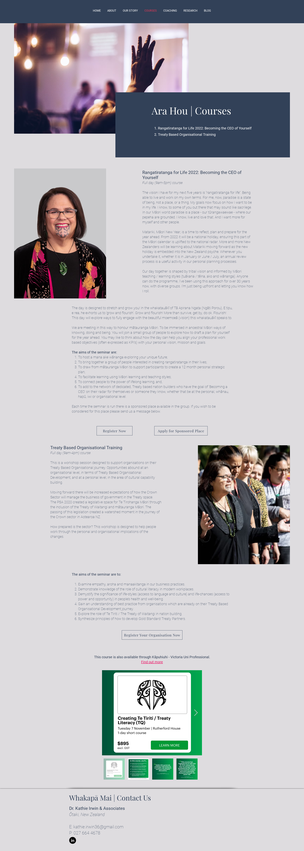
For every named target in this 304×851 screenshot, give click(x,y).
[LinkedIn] (72, 840)
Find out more (152, 662)
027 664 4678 (87, 833)
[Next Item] (196, 712)
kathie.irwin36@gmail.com (98, 826)
